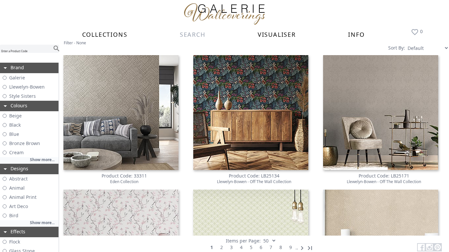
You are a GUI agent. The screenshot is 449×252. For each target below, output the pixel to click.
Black (15, 125)
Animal (17, 188)
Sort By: (396, 48)
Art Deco (18, 206)
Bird (13, 215)
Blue (14, 134)
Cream (16, 152)
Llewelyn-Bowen (27, 87)
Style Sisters (22, 96)
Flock (14, 242)
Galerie (17, 77)
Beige (15, 116)
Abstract (18, 179)
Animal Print (22, 197)
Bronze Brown (24, 143)
